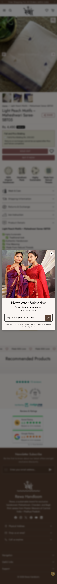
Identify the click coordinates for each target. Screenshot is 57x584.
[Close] (52, 253)
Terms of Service (44, 324)
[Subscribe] (48, 318)
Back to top (53, 574)
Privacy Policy (30, 326)
